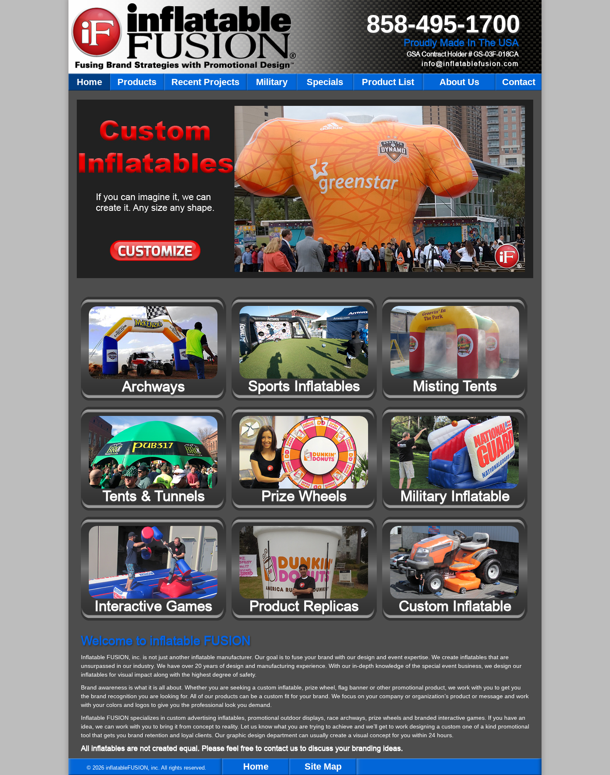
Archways (153, 386)
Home (255, 766)
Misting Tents (455, 386)
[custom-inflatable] (305, 189)
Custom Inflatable (455, 606)
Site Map (323, 766)
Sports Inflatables (304, 386)
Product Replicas (304, 606)
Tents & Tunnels (153, 496)
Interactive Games (153, 606)
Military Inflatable (455, 496)
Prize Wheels (304, 496)
